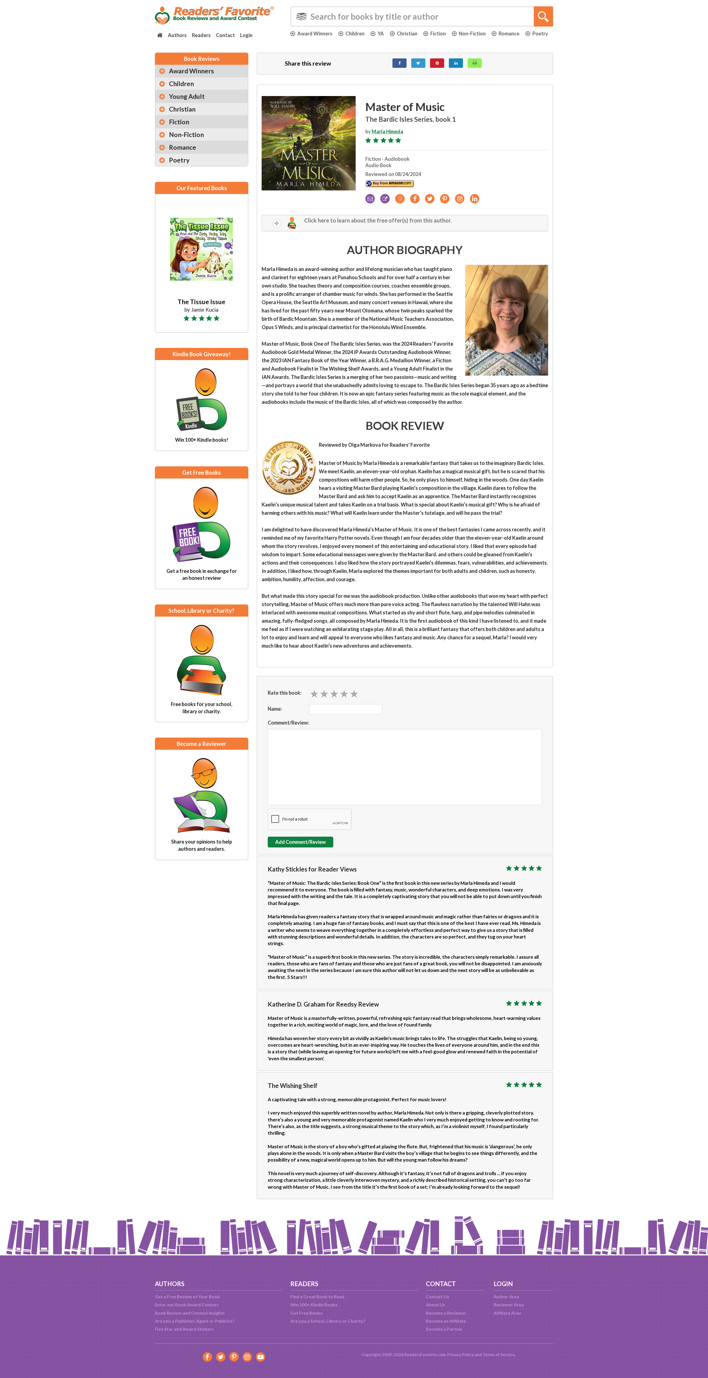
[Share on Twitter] (418, 63)
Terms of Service (499, 1354)
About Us (435, 1304)
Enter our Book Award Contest (186, 1304)
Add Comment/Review (300, 842)
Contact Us (437, 1296)
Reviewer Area (509, 1304)
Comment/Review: (288, 723)
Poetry (540, 33)
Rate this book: (284, 693)
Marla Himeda (387, 131)
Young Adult (187, 96)
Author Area (506, 1296)
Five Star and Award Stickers (184, 1329)
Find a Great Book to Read (317, 1296)
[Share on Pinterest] (437, 63)
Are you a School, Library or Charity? (328, 1320)
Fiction (438, 33)
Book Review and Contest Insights (190, 1312)
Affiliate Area (507, 1312)
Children (355, 33)
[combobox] (421, 16)
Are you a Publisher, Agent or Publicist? (195, 1320)
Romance (509, 33)
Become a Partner (444, 1329)
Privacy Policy (460, 1354)
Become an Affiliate (446, 1320)
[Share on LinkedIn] (456, 63)
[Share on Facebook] (399, 63)
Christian (407, 33)
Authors (177, 35)
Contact (225, 35)
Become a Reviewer (446, 1312)
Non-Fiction (472, 33)
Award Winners (314, 33)
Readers (201, 35)
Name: (275, 709)
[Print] (475, 63)
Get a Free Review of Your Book (187, 1296)
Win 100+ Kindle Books (314, 1304)
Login (246, 35)
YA (381, 33)
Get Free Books (306, 1312)
